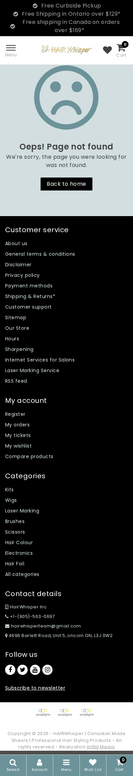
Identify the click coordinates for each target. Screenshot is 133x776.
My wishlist (18, 445)
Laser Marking (22, 510)
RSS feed (16, 381)
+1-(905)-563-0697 (32, 616)
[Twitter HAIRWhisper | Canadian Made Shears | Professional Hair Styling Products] (22, 670)
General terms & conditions (40, 254)
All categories (22, 574)
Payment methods (29, 285)
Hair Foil (14, 563)
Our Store (17, 328)
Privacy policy (22, 275)
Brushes (15, 521)
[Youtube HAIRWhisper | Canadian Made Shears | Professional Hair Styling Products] (35, 670)
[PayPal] (45, 716)
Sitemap (15, 317)
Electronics (19, 553)
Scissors (15, 531)
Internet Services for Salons (40, 359)
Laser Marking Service (32, 370)
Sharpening (19, 349)
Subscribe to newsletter (35, 688)
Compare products (29, 456)
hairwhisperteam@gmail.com (46, 626)
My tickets (18, 435)
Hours (12, 338)
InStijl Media (101, 747)
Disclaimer (18, 264)
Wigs (11, 500)
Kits (9, 489)
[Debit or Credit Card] (67, 716)
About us (16, 243)
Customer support (28, 307)
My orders (17, 424)
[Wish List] (107, 50)
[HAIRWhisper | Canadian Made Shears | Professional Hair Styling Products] (66, 50)
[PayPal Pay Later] (88, 716)
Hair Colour (19, 542)
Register (15, 414)
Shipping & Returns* (30, 296)
